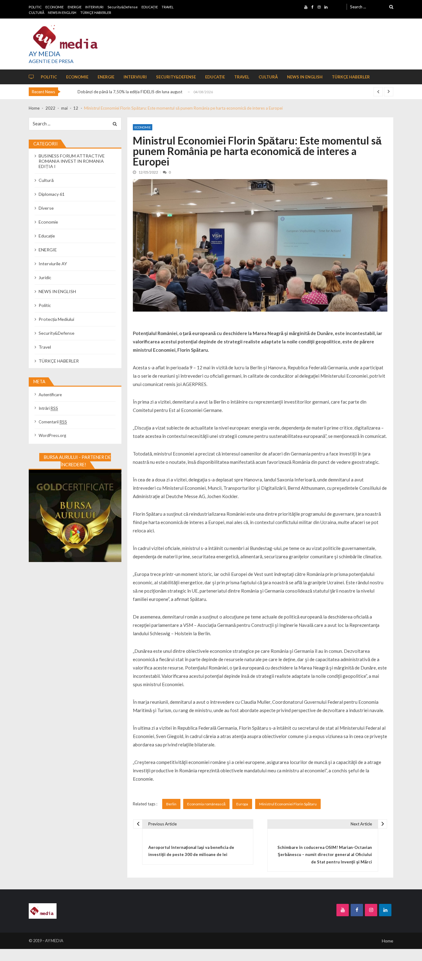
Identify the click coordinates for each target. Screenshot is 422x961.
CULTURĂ (36, 12)
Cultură (46, 180)
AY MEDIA (44, 53)
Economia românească (206, 804)
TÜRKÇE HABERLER (95, 12)
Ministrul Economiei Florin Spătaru (288, 804)
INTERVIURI (94, 7)
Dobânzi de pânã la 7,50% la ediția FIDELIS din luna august (130, 91)
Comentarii (53, 421)
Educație (47, 235)
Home (387, 940)
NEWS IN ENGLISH (62, 12)
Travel (45, 347)
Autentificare (50, 394)
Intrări (48, 408)
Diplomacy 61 (52, 194)
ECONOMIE (54, 7)
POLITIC (35, 7)
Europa (242, 804)
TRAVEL (168, 7)
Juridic (45, 277)
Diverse (46, 208)
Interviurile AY (53, 263)
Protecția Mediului (56, 319)
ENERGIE (75, 7)
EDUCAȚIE (149, 7)
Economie (142, 127)
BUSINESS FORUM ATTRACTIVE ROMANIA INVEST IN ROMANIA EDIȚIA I (72, 161)
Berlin (171, 804)
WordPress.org (52, 435)
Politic (45, 305)
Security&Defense (123, 7)
